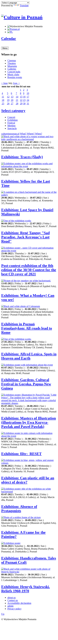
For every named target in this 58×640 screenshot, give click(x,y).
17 (28, 96)
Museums (12, 66)
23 (24, 100)
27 (12, 103)
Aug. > (16, 83)
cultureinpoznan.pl (10, 133)
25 (3, 103)
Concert (11, 117)
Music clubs (13, 74)
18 (3, 100)
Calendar (8, 39)
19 (8, 100)
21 (17, 100)
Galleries (11, 69)
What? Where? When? (31, 133)
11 (3, 96)
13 (12, 96)
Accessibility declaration (19, 603)
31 (28, 103)
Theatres (11, 63)
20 (12, 100)
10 (28, 93)
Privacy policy (14, 608)
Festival (11, 122)
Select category (13, 111)
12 (8, 96)
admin (10, 606)
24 (28, 100)
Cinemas (11, 60)
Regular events (14, 77)
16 (24, 96)
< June (4, 83)
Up (2, 614)
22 (21, 100)
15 (21, 96)
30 (24, 103)
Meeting (11, 125)
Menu (4, 48)
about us (11, 597)
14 (17, 96)
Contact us (12, 600)
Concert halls (13, 71)
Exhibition (12, 120)
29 (21, 103)
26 (8, 103)
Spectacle (12, 128)
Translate (24, 5)
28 (17, 103)
